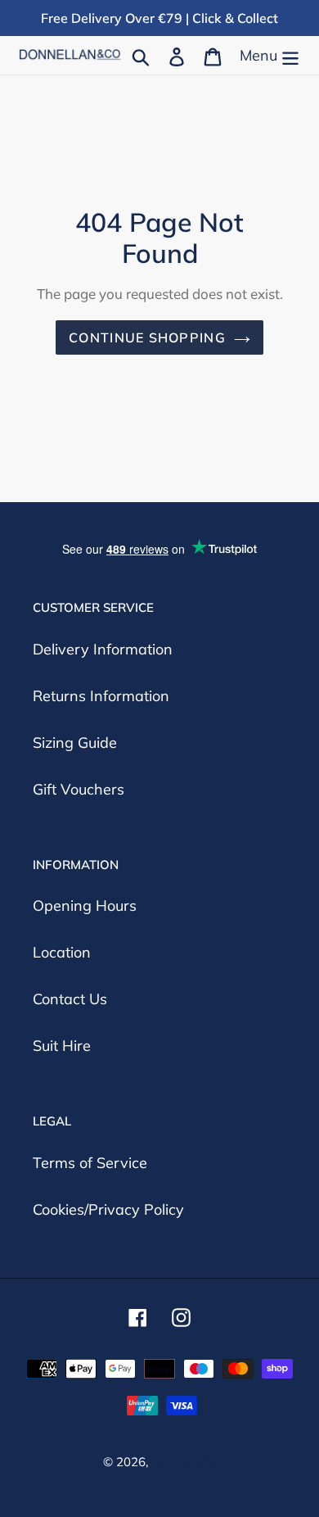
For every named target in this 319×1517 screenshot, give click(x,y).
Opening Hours (85, 905)
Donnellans (183, 1461)
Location (62, 952)
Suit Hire (62, 1045)
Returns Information (101, 695)
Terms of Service (90, 1162)
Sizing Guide (75, 742)
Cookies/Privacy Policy (108, 1209)
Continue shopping (147, 337)
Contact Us (70, 998)
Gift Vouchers (78, 789)
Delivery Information (103, 649)
